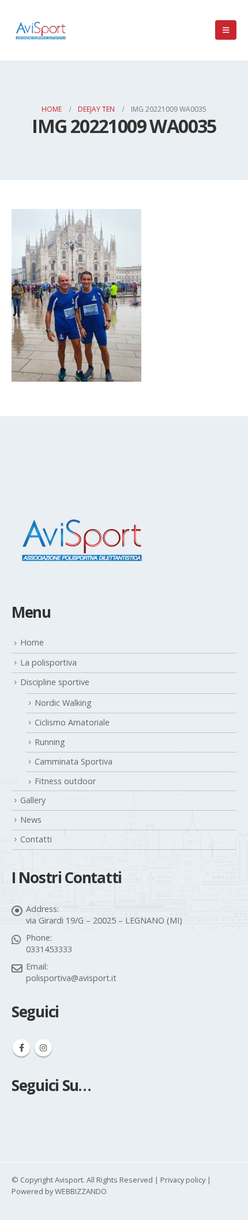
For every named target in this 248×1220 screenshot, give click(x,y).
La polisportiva (48, 662)
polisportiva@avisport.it (71, 977)
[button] (225, 30)
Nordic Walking (63, 702)
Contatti (36, 839)
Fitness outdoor (65, 781)
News (31, 819)
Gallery (33, 800)
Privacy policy (182, 1180)
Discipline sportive (54, 681)
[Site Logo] (40, 30)
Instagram (43, 1047)
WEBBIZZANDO (81, 1191)
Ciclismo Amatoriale (72, 722)
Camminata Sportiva (73, 761)
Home (32, 642)
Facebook (21, 1047)
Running (50, 741)
